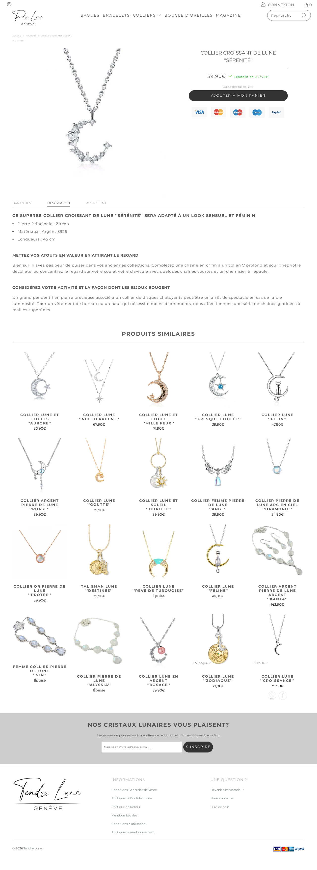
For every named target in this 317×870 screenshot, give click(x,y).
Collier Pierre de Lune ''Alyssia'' (99, 641)
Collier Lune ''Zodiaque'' (218, 641)
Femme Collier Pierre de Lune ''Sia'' (39, 636)
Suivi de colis (220, 807)
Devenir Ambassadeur (227, 790)
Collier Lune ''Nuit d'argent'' (99, 379)
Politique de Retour (125, 807)
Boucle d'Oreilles (188, 15)
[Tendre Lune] (28, 18)
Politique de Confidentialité (131, 798)
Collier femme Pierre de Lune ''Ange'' (218, 465)
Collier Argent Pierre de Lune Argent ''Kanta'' (277, 551)
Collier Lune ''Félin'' (277, 379)
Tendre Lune (33, 848)
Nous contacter (222, 798)
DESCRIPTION (58, 203)
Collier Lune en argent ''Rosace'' (158, 641)
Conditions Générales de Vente (134, 790)
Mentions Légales (124, 815)
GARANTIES (21, 203)
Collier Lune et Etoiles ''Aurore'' (39, 379)
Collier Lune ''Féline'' (218, 551)
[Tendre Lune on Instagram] (8, 4)
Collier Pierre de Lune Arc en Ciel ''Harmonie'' (277, 465)
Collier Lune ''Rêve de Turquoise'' (158, 551)
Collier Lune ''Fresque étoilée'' (218, 379)
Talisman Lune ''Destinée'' (99, 551)
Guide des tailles (234, 87)
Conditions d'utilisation (128, 824)
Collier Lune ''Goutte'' (99, 465)
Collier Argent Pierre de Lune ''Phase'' (39, 465)
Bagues (90, 15)
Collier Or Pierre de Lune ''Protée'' (39, 551)
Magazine (228, 15)
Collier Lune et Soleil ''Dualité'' (158, 465)
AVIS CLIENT (96, 203)
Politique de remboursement (133, 832)
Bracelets (116, 15)
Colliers (145, 15)
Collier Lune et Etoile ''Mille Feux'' (158, 379)
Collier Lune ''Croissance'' (277, 641)
